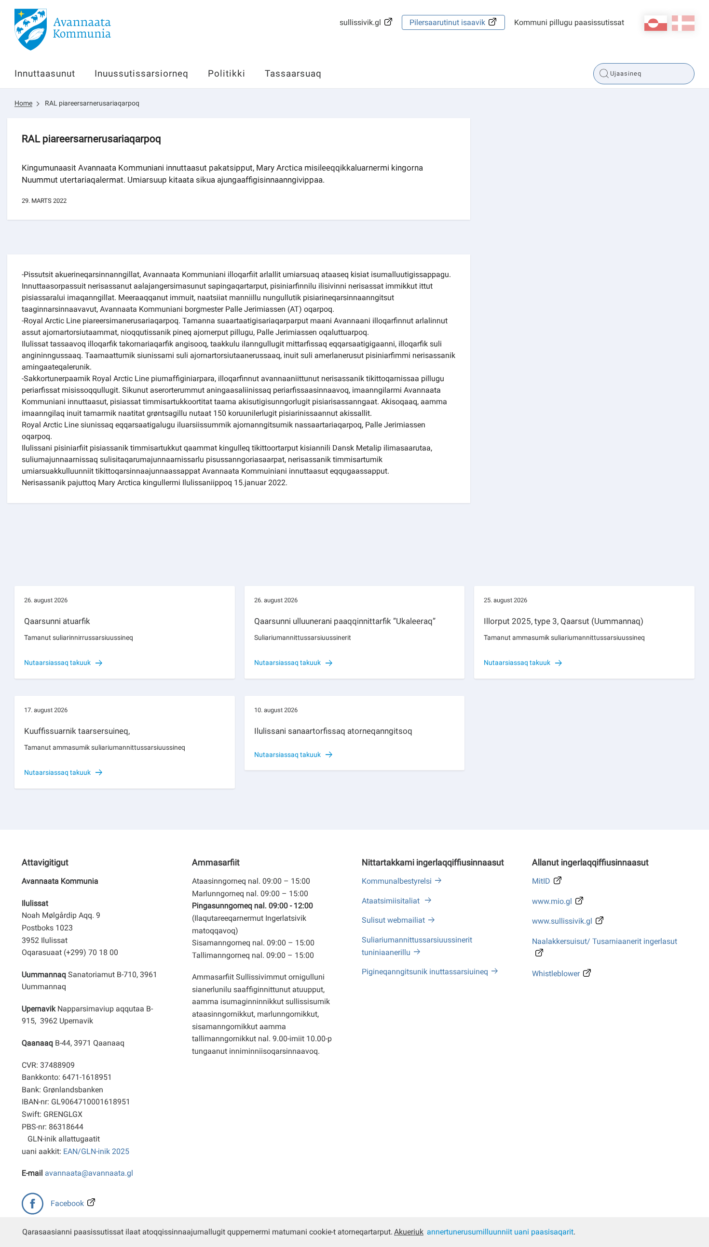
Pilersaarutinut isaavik (447, 22)
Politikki (226, 73)
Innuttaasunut (44, 73)
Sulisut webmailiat (393, 920)
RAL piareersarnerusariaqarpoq (92, 103)
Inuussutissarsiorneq (142, 73)
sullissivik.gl (360, 22)
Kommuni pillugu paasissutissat (569, 22)
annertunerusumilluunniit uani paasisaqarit (500, 1231)
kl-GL (655, 23)
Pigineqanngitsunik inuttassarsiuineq (425, 971)
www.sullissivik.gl (562, 921)
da (683, 23)
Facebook (67, 1203)
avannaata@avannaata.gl (89, 1173)
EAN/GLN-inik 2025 (96, 1151)
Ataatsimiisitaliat (392, 900)
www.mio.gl (552, 901)
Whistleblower (556, 973)
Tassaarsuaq (293, 73)
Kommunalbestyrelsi (397, 881)
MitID (541, 881)
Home (23, 103)
